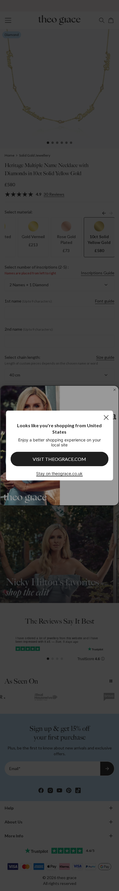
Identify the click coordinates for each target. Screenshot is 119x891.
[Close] (106, 417)
